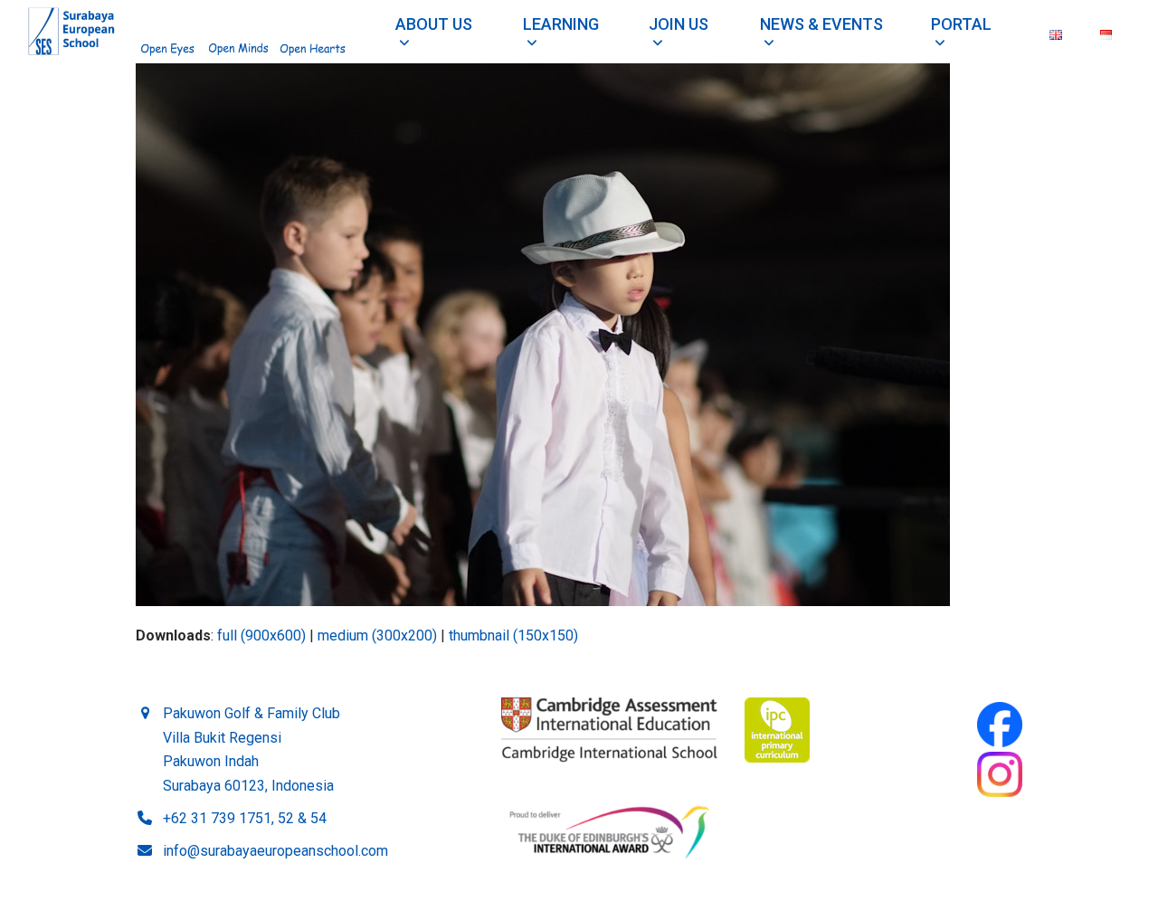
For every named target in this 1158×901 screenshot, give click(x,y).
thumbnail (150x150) (513, 635)
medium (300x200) (377, 635)
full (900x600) (261, 635)
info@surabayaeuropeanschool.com (275, 850)
